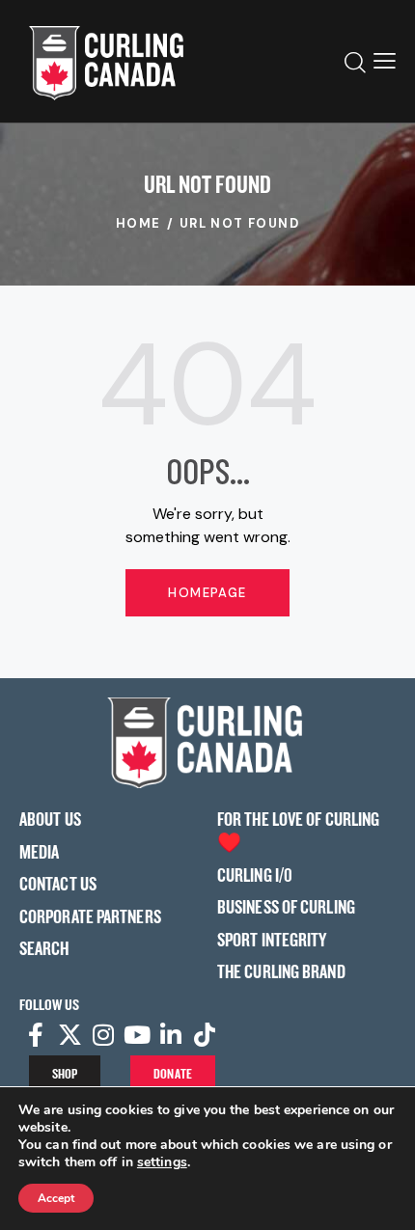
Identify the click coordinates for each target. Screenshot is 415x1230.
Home (138, 223)
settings (162, 1162)
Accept (56, 1198)
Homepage (207, 593)
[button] (385, 60)
